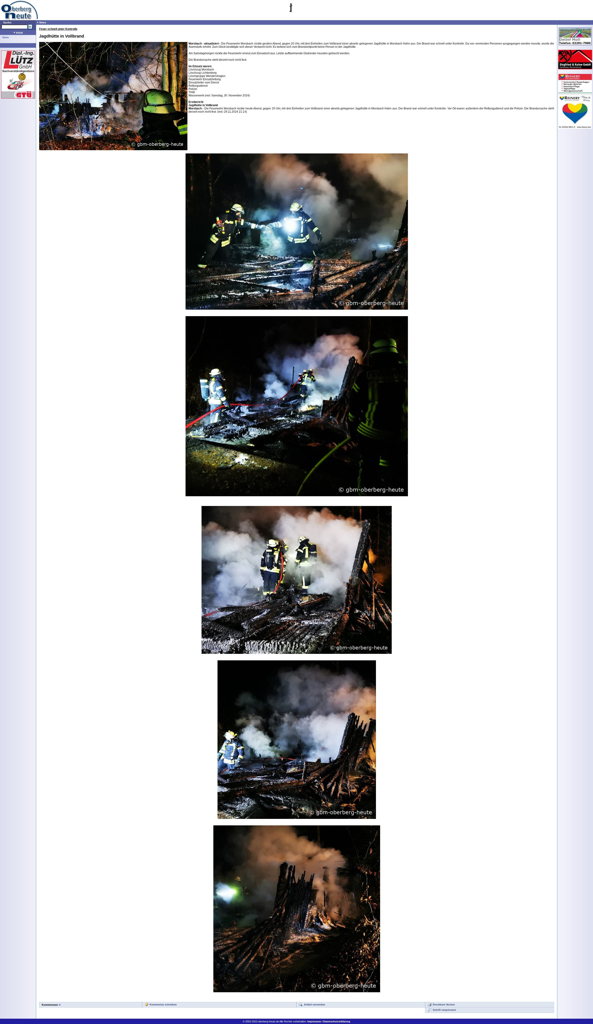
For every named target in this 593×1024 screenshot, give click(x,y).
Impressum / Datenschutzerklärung (328, 1021)
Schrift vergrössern (444, 1009)
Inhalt (19, 32)
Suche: (7, 22)
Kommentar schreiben (163, 1004)
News (5, 37)
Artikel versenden (314, 1004)
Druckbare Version (444, 1004)
